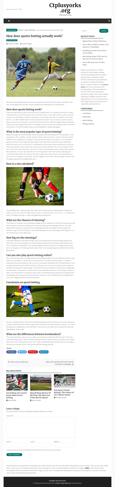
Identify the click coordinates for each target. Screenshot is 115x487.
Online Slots (87, 117)
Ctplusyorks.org (65, 8)
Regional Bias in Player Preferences (94, 41)
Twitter (23, 352)
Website (56, 442)
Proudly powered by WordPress (44, 483)
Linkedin (44, 352)
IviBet (87, 468)
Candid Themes (76, 483)
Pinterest (33, 352)
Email (32, 442)
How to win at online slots (19, 362)
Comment (10, 416)
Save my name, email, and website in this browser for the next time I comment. (34, 450)
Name (8, 442)
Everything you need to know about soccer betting (16, 395)
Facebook (11, 352)
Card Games (87, 113)
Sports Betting (87, 120)
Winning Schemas (88, 124)
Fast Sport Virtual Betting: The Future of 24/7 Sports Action (64, 392)
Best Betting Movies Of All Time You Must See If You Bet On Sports (40, 395)
